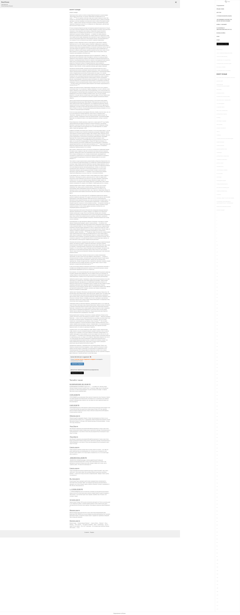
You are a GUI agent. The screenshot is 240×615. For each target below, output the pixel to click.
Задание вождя (75, 500)
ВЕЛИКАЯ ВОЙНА (221, 33)
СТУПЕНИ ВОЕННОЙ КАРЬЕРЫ (224, 16)
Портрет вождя (75, 521)
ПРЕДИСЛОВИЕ (220, 9)
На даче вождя (75, 479)
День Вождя (74, 426)
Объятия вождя (75, 416)
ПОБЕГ (218, 40)
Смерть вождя (74, 447)
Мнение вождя (75, 510)
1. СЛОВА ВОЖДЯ (76, 489)
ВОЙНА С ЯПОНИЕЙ (221, 24)
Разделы (92, 532)
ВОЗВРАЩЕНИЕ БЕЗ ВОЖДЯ (80, 384)
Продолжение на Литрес (222, 44)
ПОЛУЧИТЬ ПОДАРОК (77, 363)
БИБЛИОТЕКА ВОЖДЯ (78, 458)
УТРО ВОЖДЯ (75, 395)
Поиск (227, 1)
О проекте (86, 532)
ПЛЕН (218, 36)
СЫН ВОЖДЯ (74, 405)
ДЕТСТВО (219, 12)
